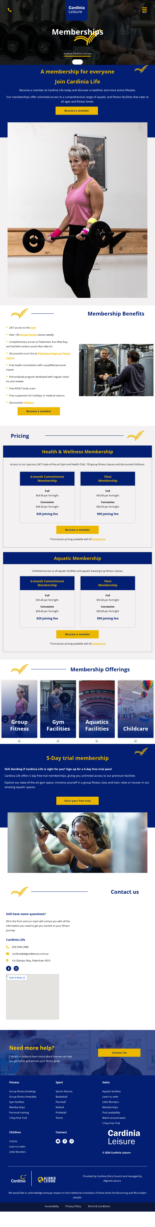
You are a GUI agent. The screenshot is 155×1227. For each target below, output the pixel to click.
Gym (33, 327)
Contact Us (99, 539)
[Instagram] (16, 968)
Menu (144, 12)
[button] (77, 111)
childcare (28, 402)
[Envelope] (58, 1141)
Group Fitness (28, 334)
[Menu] (144, 9)
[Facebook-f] (8, 968)
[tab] (19, 729)
